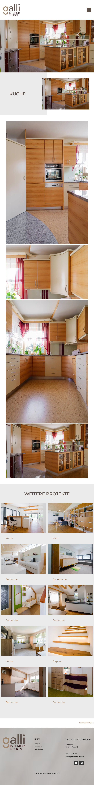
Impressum (38, 746)
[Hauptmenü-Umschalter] (89, 10)
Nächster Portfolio (86, 723)
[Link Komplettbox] (23, 523)
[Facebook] (76, 763)
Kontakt (37, 744)
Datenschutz (39, 749)
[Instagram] (81, 763)
